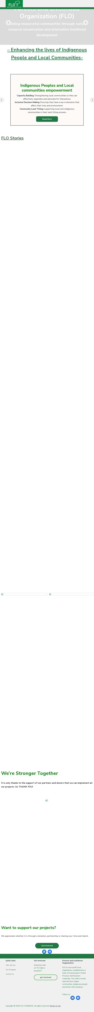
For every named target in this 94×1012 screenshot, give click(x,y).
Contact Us (10, 974)
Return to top (55, 1006)
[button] (47, 945)
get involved (45, 977)
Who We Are (10, 965)
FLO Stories (12, 138)
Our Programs (11, 970)
